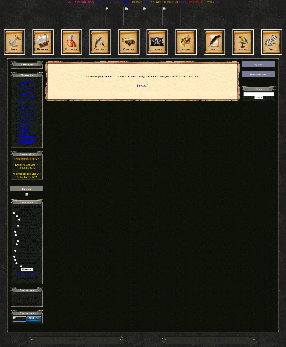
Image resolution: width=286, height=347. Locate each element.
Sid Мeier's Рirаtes (29, 216)
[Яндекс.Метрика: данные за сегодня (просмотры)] (19, 319)
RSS (217, 1)
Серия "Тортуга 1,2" (29, 231)
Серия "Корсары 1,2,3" (29, 212)
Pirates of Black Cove (29, 259)
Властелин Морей (29, 262)
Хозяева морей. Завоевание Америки (27, 227)
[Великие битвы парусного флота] (129, 53)
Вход (146, 1)
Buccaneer (28, 266)
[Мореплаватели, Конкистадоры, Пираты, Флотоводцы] (71, 53)
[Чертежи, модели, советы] (14, 53)
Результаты (22, 272)
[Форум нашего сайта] (214, 53)
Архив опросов (30, 274)
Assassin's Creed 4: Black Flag (29, 245)
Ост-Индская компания (28, 221)
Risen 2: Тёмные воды (29, 256)
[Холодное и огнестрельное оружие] (100, 53)
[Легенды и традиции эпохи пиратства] (157, 53)
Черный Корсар (29, 240)
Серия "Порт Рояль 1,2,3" (29, 236)
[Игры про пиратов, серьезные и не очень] (271, 53)
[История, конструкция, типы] (43, 53)
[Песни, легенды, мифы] (243, 53)
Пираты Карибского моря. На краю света (27, 252)
